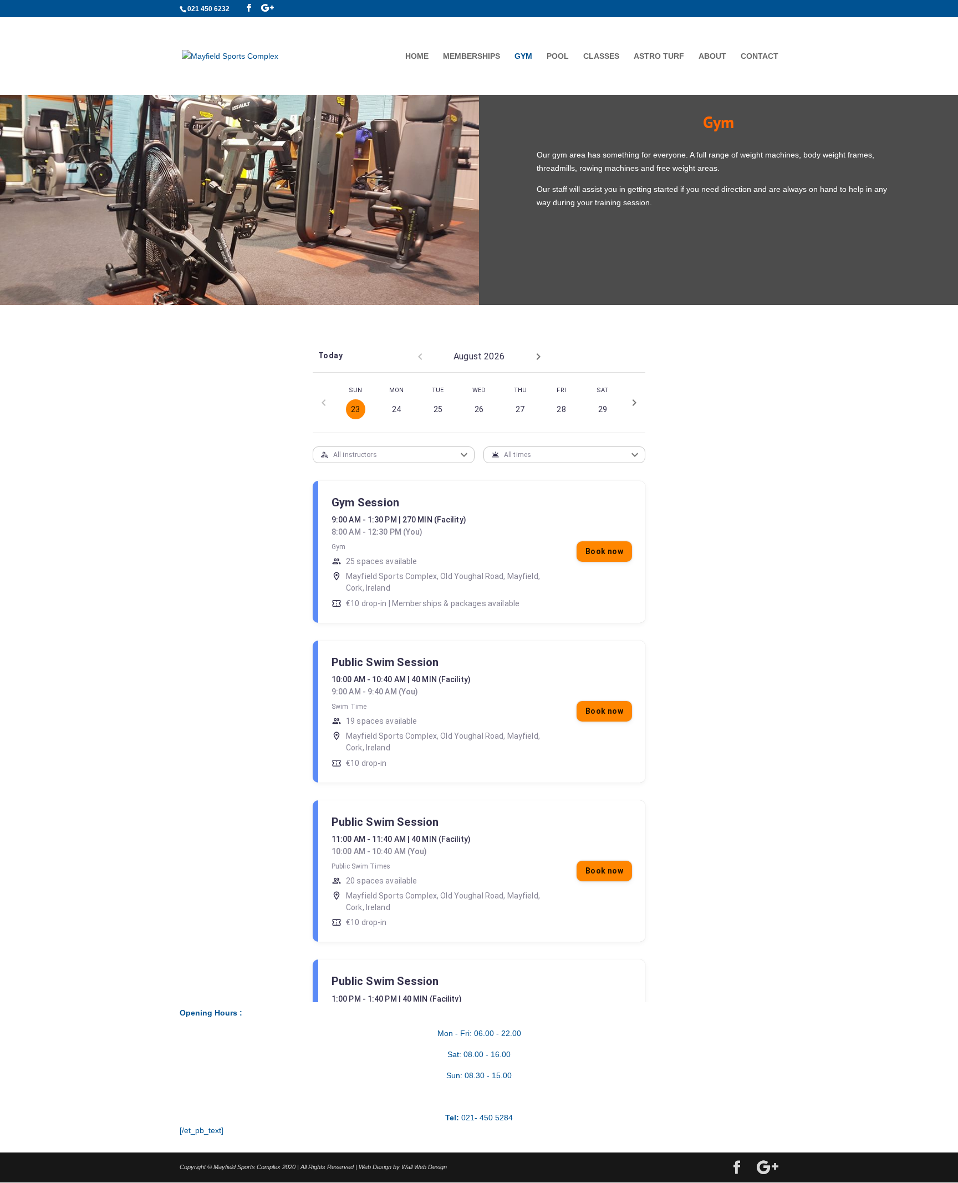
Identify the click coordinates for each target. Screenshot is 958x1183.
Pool (558, 56)
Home (417, 56)
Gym (523, 56)
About (712, 56)
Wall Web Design (424, 1167)
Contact (759, 56)
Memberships (471, 56)
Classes (601, 56)
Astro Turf (659, 56)
